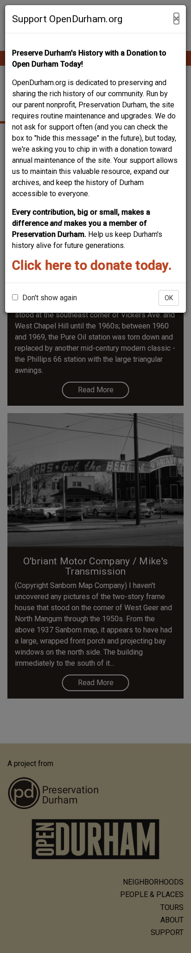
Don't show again (48, 297)
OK (169, 298)
